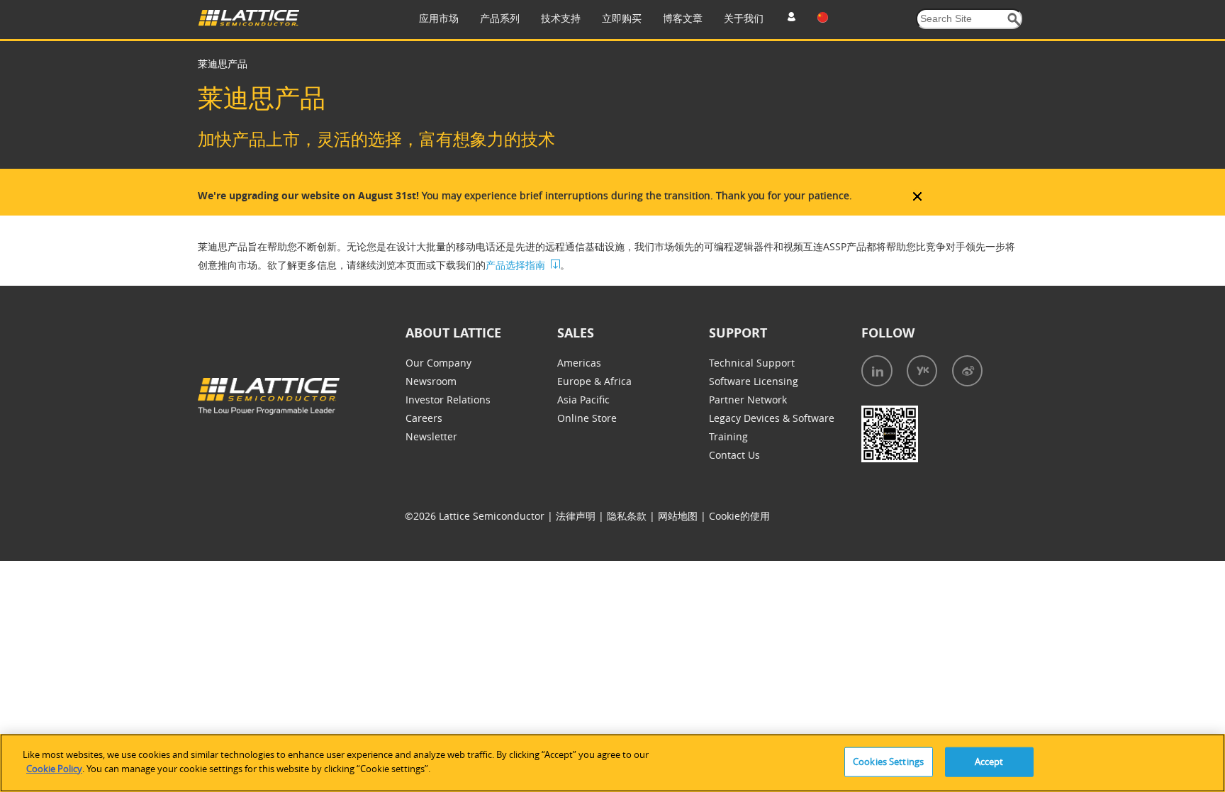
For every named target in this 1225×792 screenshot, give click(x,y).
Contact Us (734, 455)
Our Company (438, 362)
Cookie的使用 (739, 516)
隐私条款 (628, 516)
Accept (989, 761)
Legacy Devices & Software (771, 418)
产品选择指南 (515, 265)
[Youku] (922, 371)
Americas (579, 362)
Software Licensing (753, 381)
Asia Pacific (583, 399)
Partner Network (748, 399)
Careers (423, 418)
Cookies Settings (888, 761)
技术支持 (561, 18)
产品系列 (500, 18)
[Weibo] (967, 371)
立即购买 (622, 18)
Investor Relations (448, 399)
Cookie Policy (54, 768)
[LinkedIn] (877, 371)
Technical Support (752, 362)
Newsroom (431, 381)
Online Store (587, 418)
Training (728, 436)
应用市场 (439, 18)
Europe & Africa (594, 381)
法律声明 (577, 516)
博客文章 (683, 18)
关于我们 (743, 18)
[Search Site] (1014, 19)
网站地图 (679, 516)
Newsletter (431, 436)
